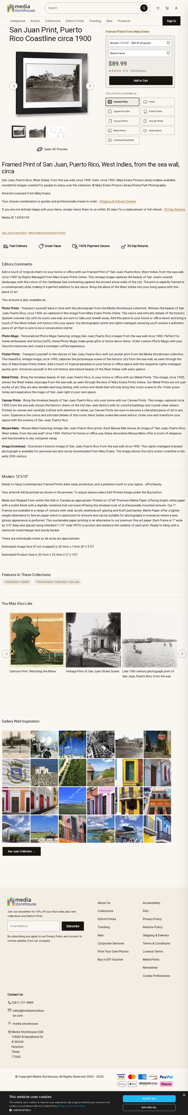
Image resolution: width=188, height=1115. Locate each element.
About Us (104, 903)
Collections (53, 21)
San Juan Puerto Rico (14, 232)
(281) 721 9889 (23, 1002)
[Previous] (13, 86)
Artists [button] (35, 21)
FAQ (146, 911)
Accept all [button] (149, 1098)
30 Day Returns (174, 209)
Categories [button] (17, 21)
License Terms (153, 951)
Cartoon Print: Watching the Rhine (32, 671)
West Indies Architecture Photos (47, 232)
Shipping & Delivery (156, 935)
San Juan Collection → (21, 851)
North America (45, 581)
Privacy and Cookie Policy (71, 1105)
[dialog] (94, 1103)
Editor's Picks (75, 21)
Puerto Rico (61, 581)
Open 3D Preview (56, 149)
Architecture (12, 581)
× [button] (183, 1095)
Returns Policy (152, 927)
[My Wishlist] (158, 8)
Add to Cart (141, 80)
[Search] (144, 8)
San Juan (74, 581)
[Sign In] (176, 8)
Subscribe (72, 926)
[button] (63, 1110)
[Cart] (167, 8)
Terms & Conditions (156, 943)
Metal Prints (151, 959)
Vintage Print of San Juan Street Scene (92, 671)
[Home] (24, 8)
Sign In (171, 21)
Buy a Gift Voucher (110, 959)
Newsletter (150, 967)
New (109, 21)
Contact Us (15, 994)
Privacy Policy (152, 919)
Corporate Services (111, 943)
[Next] (90, 86)
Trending (95, 21)
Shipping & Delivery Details (118, 201)
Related (25, 581)
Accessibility (151, 903)
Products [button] (124, 21)
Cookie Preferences (156, 976)
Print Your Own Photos (113, 951)
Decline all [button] (149, 1107)
